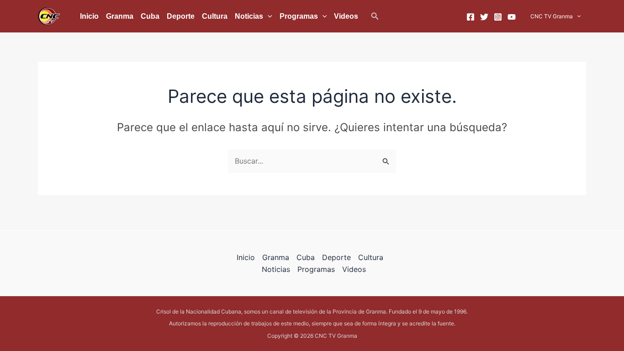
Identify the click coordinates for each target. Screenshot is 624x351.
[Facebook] (470, 17)
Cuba (150, 16)
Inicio (89, 16)
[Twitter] (484, 17)
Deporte (181, 16)
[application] (267, 16)
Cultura (214, 16)
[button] (375, 16)
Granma (119, 16)
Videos (346, 16)
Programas (299, 16)
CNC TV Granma (551, 16)
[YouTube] (512, 17)
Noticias (249, 16)
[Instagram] (498, 17)
